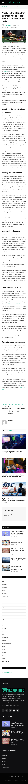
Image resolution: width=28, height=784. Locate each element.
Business (4, 590)
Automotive (4, 587)
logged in (12, 514)
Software (4, 640)
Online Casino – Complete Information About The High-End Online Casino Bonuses (7, 410)
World (3, 655)
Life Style (4, 628)
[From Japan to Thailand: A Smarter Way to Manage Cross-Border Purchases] (6, 533)
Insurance (4, 617)
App (3, 581)
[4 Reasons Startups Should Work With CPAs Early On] (6, 542)
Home (5, 780)
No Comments (6, 27)
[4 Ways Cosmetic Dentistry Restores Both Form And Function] (6, 550)
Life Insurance (5, 625)
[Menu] (3, 2)
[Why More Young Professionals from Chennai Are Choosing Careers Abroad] (14, 489)
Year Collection (5, 661)
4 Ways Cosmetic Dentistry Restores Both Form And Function (18, 550)
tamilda (8, 25)
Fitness (3, 602)
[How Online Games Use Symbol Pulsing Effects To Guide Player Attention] (14, 465)
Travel (3, 649)
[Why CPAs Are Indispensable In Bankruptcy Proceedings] (6, 560)
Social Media (5, 637)
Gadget (3, 608)
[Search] (25, 2)
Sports (3, 646)
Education (4, 593)
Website (4, 652)
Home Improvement (7, 614)
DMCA (9, 780)
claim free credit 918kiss (15, 304)
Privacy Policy (16, 780)
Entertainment (5, 596)
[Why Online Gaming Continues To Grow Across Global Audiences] (14, 441)
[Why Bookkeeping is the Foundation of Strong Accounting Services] (6, 568)
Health (3, 611)
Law (3, 622)
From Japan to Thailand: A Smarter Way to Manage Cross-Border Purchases (17, 533)
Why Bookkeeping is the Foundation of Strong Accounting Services (17, 568)
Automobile (4, 584)
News (3, 631)
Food (3, 605)
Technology (4, 755)
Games (3, 658)
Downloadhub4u (8, 672)
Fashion (3, 599)
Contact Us (23, 780)
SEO (3, 634)
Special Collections (6, 643)
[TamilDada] (14, 2)
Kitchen (3, 620)
